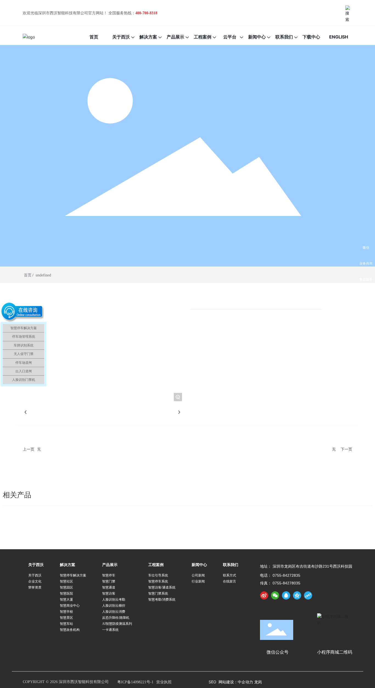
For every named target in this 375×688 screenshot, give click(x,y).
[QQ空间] (297, 595)
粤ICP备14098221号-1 (135, 682)
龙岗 (258, 681)
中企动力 (246, 681)
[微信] (275, 595)
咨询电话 (366, 295)
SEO (212, 681)
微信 (366, 247)
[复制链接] (308, 595)
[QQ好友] (286, 595)
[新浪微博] (264, 595)
